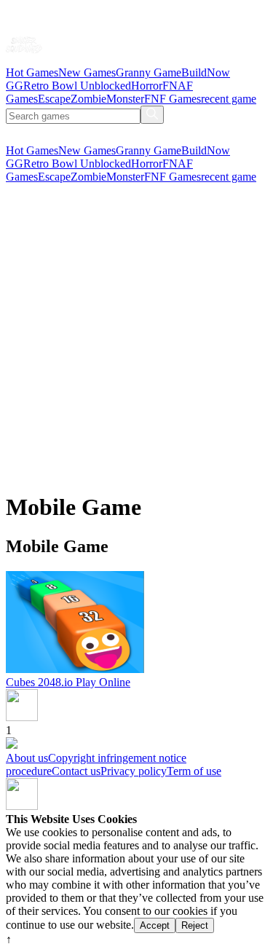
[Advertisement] (136, 342)
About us (27, 758)
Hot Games (32, 72)
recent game (228, 99)
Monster (125, 99)
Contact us (76, 771)
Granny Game (148, 72)
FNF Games (172, 99)
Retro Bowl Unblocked (77, 85)
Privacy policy (133, 771)
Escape (54, 99)
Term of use (194, 771)
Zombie (88, 99)
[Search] (152, 115)
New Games (87, 72)
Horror (146, 85)
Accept (155, 925)
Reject (194, 925)
